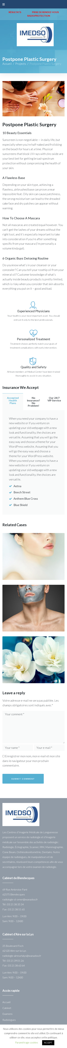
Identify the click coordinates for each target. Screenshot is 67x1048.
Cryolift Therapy (14, 578)
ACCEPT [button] (48, 1042)
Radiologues (9, 1019)
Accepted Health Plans (13, 400)
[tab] (12, 401)
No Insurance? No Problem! (33, 401)
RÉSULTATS (15, 12)
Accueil (7, 63)
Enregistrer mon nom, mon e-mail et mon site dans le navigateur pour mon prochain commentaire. (31, 760)
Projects (20, 63)
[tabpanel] (33, 462)
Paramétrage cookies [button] (26, 1042)
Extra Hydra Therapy (35, 578)
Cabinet (6, 1007)
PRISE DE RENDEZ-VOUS (45, 12)
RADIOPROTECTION (38, 15)
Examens (7, 1013)
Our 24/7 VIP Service (54, 399)
